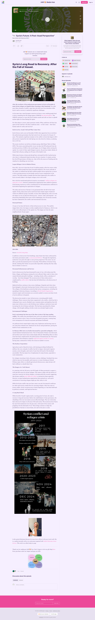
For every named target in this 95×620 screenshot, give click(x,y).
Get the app (53, 614)
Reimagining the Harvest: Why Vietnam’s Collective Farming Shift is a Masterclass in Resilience (74, 113)
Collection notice (56, 610)
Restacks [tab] (21, 580)
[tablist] (18, 580)
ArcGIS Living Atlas (22, 253)
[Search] (76, 2)
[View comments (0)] (80, 16)
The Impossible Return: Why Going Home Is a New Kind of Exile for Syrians (73, 101)
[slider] (47, 30)
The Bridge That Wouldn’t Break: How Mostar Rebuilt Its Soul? (74, 107)
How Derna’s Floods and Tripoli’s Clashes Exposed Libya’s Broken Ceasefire (74, 95)
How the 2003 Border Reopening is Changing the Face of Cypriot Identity (74, 89)
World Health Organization (45, 291)
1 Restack (22, 571)
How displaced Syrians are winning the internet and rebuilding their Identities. (73, 119)
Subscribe (84, 2)
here (54, 549)
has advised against (47, 115)
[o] (64, 84)
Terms (50, 610)
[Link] (11, 66)
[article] (72, 84)
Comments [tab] (15, 580)
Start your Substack (44, 614)
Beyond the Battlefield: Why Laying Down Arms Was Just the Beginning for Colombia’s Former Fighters (74, 125)
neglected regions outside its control (43, 339)
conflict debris (25, 280)
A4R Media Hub (18, 40)
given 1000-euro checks (30, 376)
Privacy (47, 610)
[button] (38, 19)
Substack (41, 617)
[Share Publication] (79, 2)
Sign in (91, 2)
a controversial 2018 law (35, 258)
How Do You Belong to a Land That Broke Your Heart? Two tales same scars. (74, 83)
